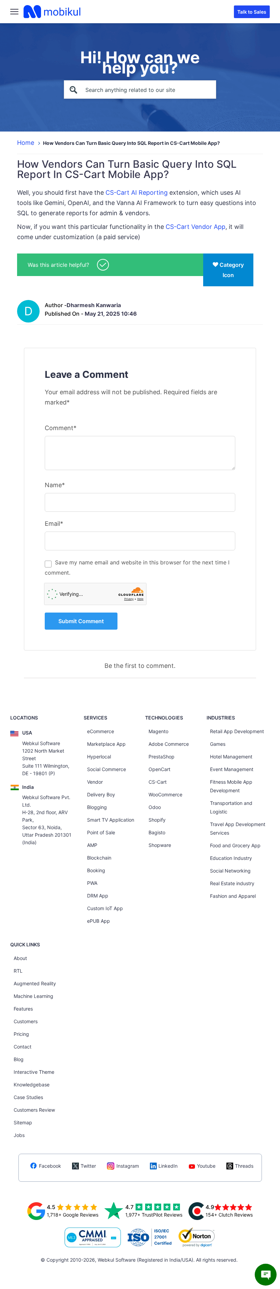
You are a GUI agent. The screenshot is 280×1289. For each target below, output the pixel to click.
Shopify (157, 820)
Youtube (206, 1166)
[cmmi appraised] (93, 1237)
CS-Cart (158, 782)
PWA (92, 883)
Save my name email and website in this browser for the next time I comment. (137, 567)
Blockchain (99, 858)
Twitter (88, 1166)
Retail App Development (237, 731)
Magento (158, 731)
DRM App (97, 896)
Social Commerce (106, 769)
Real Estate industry (232, 883)
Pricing (21, 1034)
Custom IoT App (105, 908)
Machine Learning (33, 996)
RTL (18, 971)
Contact (22, 1047)
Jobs (19, 1135)
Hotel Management (231, 756)
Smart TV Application (110, 820)
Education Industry (231, 858)
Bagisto (157, 832)
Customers (26, 1021)
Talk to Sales (251, 12)
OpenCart (159, 769)
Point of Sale (101, 832)
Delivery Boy (101, 794)
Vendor (95, 782)
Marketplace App (106, 744)
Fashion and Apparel (233, 896)
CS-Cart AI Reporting (137, 192)
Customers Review (34, 1110)
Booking (96, 870)
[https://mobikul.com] (53, 11)
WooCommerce (165, 794)
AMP (92, 845)
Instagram (127, 1166)
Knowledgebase (32, 1084)
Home (25, 142)
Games (217, 744)
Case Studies (28, 1097)
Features (23, 1009)
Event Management (231, 769)
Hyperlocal (99, 756)
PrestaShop (161, 756)
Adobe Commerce (169, 744)
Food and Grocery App (235, 845)
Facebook (50, 1166)
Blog (19, 1059)
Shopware (160, 845)
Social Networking (230, 871)
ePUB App (98, 921)
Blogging (97, 807)
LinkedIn (168, 1166)
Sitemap (23, 1122)
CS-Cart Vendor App (195, 226)
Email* (54, 523)
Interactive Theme (34, 1072)
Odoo (155, 807)
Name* (55, 485)
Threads (244, 1166)
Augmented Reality (35, 983)
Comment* (60, 427)
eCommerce (100, 731)
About (20, 958)
